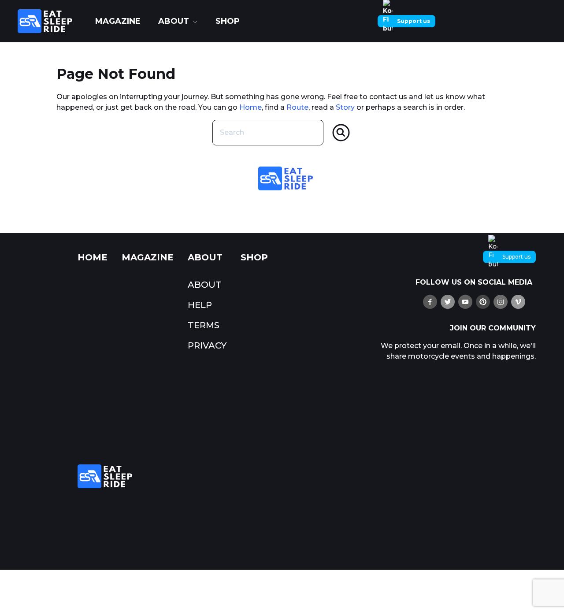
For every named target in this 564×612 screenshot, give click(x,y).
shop (227, 21)
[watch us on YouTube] (465, 302)
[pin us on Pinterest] (483, 302)
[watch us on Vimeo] (518, 302)
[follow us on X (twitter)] (448, 302)
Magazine (118, 21)
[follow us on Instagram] (501, 302)
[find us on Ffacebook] (430, 302)
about (173, 21)
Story (345, 107)
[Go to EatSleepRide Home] (219, 476)
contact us (388, 97)
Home (250, 107)
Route (297, 107)
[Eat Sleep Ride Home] (52, 21)
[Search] (341, 132)
